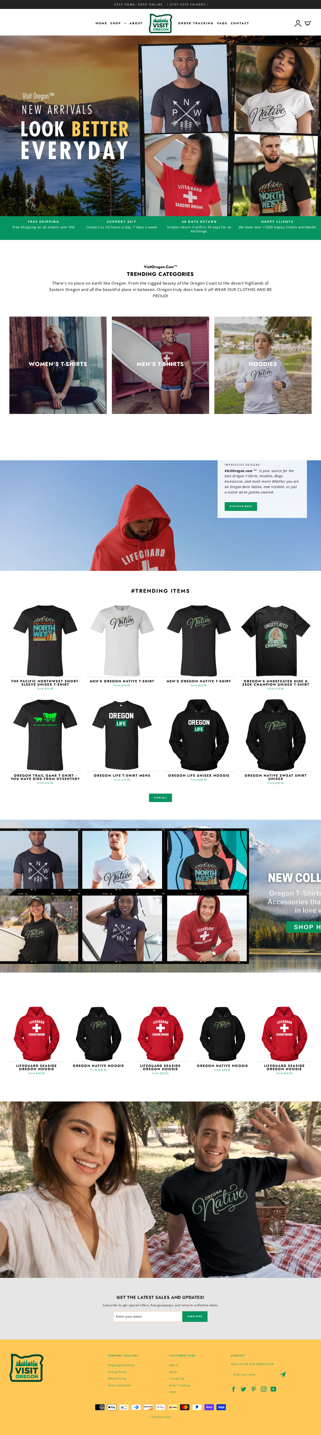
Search (173, 1365)
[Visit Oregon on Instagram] (263, 1389)
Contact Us (176, 1378)
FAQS (172, 1392)
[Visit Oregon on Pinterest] (253, 1389)
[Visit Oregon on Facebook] (233, 1389)
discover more (241, 506)
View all (160, 797)
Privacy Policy (117, 1372)
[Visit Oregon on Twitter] (243, 1389)
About (136, 23)
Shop (116, 23)
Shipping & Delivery (121, 1365)
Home (101, 23)
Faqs (222, 23)
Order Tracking (196, 23)
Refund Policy (117, 1378)
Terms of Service (119, 1385)
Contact (240, 23)
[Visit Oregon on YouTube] (273, 1389)
